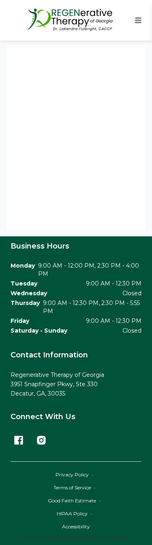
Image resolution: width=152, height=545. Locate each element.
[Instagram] (41, 440)
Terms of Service (75, 487)
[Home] (73, 20)
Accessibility (76, 526)
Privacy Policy (75, 474)
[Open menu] (138, 20)
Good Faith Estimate (74, 500)
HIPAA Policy (74, 513)
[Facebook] (19, 440)
